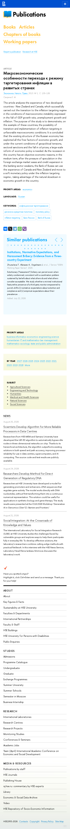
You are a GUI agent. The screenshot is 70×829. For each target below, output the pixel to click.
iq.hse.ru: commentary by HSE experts (23, 786)
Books (9, 27)
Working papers (20, 42)
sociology (25, 343)
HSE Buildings (10, 630)
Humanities (15, 393)
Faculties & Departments (16, 613)
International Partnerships (17, 619)
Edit (65, 826)
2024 (36, 361)
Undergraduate (11, 668)
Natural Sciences (18, 400)
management (50, 340)
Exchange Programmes (15, 679)
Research (10, 711)
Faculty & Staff (11, 624)
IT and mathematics (29, 340)
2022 (48, 361)
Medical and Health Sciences (24, 397)
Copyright (34, 821)
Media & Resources (17, 763)
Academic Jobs (11, 745)
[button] (8, 245)
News (7, 416)
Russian (21, 196)
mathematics (13, 343)
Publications (29, 14)
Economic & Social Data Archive (20, 797)
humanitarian (13, 340)
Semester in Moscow (14, 696)
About (8, 590)
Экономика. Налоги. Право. (16, 93)
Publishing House (12, 780)
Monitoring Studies (13, 734)
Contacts (23, 821)
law (41, 340)
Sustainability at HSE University (20, 607)
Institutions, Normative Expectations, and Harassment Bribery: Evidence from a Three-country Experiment (34, 255)
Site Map (59, 821)
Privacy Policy (47, 821)
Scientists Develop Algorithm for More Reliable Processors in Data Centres (32, 429)
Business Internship (13, 702)
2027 (19, 361)
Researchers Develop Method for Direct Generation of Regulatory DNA (28, 476)
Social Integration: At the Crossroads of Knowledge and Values (27, 522)
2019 (15, 365)
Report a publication (12, 51)
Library (6, 791)
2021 (54, 361)
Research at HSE (30, 51)
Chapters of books (21, 34)
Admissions (9, 656)
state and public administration (45, 343)
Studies (9, 651)
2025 (30, 361)
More (27, 365)
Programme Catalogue (15, 662)
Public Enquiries (11, 641)
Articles (26, 27)
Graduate (8, 673)
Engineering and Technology (24, 390)
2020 (9, 365)
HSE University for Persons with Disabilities (26, 635)
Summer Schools (12, 690)
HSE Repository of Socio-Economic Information (28, 808)
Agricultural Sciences (20, 386)
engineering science (49, 336)
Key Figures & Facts (13, 601)
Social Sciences (17, 404)
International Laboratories (17, 717)
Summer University (13, 685)
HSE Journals (10, 774)
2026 (25, 361)
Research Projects (12, 728)
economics (32, 336)
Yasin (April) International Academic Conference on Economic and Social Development (31, 752)
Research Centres (13, 722)
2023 (42, 361)
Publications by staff (14, 769)
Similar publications (27, 240)
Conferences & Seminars (16, 739)
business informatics (16, 336)
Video (6, 803)
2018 (21, 365)
